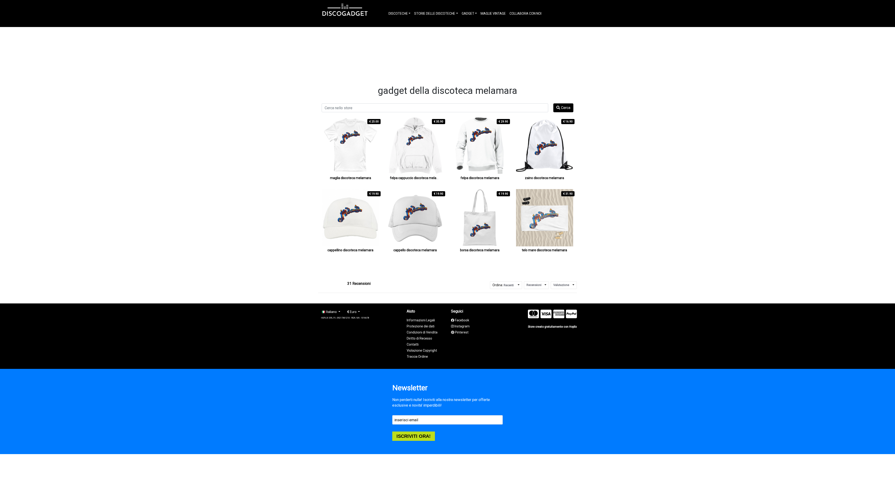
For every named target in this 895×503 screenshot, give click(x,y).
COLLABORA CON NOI (525, 13)
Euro (352, 312)
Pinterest (461, 332)
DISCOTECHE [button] (398, 13)
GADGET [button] (468, 13)
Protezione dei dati (420, 326)
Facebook (461, 320)
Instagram (462, 326)
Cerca (565, 107)
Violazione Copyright (422, 350)
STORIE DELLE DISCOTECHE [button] (434, 13)
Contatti (413, 344)
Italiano (331, 312)
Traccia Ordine (417, 356)
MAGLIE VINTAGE (493, 13)
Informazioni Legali (421, 320)
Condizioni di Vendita (422, 332)
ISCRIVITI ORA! (413, 436)
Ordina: (503, 285)
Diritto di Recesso (419, 338)
